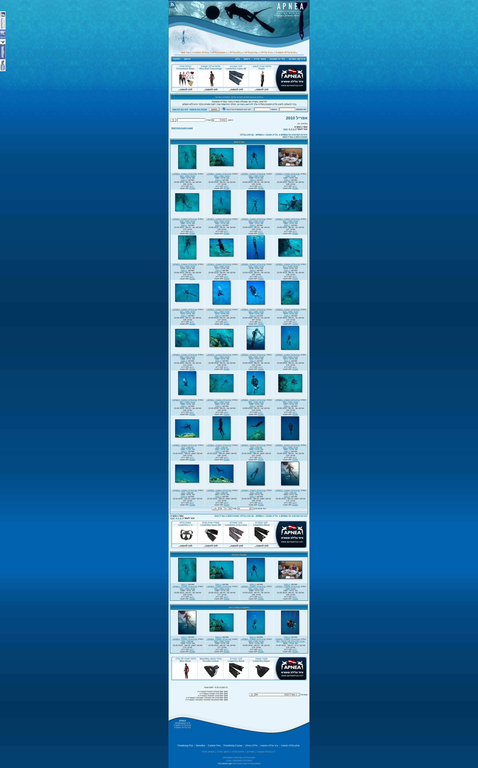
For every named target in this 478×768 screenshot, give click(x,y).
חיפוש (247, 59)
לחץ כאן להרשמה (180, 109)
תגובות (295, 188)
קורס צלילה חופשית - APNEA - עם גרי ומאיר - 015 (218, 265)
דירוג (295, 186)
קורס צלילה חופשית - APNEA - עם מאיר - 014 (218, 491)
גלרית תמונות (272, 135)
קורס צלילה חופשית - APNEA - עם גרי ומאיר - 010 (184, 311)
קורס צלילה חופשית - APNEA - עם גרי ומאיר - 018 (184, 220)
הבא (285, 129)
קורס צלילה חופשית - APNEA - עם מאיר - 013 (184, 491)
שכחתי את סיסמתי (198, 109)
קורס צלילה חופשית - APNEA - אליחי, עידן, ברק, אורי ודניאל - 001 (290, 640)
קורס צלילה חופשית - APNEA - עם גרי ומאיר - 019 (218, 220)
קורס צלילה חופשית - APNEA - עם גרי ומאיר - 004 (253, 401)
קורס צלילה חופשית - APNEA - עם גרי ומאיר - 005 (287, 401)
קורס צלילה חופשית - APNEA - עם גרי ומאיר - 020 (253, 220)
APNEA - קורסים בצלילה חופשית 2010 (245, 516)
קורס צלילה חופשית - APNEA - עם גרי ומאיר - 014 (184, 265)
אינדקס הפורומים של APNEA (294, 135)
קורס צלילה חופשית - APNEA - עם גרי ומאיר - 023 (218, 175)
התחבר (176, 59)
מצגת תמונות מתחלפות (182, 128)
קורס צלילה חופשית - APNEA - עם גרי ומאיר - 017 (287, 265)
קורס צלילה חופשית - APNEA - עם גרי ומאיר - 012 (253, 311)
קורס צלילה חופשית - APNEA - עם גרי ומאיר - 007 (218, 356)
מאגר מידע (260, 59)
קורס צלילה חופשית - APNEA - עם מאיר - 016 (287, 491)
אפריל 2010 (297, 118)
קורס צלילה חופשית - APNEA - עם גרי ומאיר (287, 175)
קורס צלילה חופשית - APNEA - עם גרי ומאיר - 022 (184, 175)
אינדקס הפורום (297, 59)
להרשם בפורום (245, 104)
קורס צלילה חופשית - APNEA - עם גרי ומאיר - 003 (218, 401)
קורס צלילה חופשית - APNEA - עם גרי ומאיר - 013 (287, 311)
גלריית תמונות (277, 59)
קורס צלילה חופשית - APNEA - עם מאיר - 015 (253, 491)
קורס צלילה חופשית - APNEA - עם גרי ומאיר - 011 (218, 311)
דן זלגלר (287, 180)
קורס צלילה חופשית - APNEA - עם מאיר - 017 (184, 446)
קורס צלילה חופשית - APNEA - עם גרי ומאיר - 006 (184, 356)
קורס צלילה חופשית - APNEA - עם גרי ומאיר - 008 (253, 356)
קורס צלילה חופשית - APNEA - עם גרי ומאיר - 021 (287, 220)
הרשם (187, 59)
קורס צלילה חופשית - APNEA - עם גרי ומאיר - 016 (253, 265)
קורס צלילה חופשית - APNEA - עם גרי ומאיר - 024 (253, 175)
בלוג (237, 59)
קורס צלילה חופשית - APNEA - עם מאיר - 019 (253, 446)
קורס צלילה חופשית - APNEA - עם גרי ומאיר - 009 (287, 356)
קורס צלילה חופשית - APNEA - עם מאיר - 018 (218, 446)
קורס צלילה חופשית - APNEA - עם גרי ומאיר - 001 (287, 446)
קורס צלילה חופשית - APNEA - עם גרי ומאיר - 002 (184, 401)
